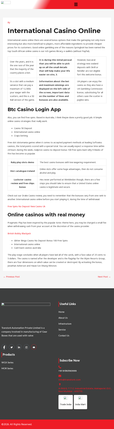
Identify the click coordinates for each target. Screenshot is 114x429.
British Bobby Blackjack (19, 233)
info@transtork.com (69, 379)
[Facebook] (4, 347)
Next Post (104, 276)
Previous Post (11, 276)
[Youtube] (34, 347)
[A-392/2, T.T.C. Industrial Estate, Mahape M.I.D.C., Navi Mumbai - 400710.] (59, 384)
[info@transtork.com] (59, 376)
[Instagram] (26, 347)
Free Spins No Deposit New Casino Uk (26, 206)
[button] (76, 4)
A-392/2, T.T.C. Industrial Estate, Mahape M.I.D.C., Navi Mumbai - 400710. (85, 390)
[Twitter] (11, 347)
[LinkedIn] (19, 347)
